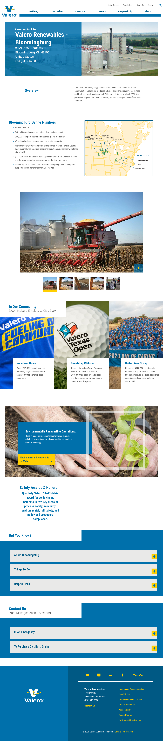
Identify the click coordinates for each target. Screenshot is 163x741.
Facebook (123, 675)
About (148, 11)
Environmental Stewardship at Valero (34, 459)
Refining (33, 11)
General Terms (125, 715)
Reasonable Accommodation (131, 689)
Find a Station (113, 5)
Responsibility (125, 11)
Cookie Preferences (124, 732)
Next (138, 268)
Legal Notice (124, 694)
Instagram (99, 675)
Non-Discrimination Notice (130, 699)
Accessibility (125, 710)
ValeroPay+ (138, 675)
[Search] (160, 5)
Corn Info (140, 5)
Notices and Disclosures (130, 720)
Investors (80, 11)
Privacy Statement (127, 704)
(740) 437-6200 (25, 61)
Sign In (150, 5)
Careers (102, 11)
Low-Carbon (57, 11)
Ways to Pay (127, 5)
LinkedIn (111, 675)
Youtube (88, 675)
